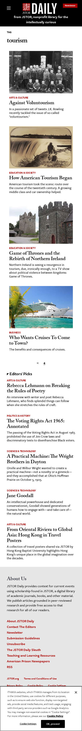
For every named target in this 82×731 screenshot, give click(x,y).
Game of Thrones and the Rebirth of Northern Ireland (37, 257)
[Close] (76, 692)
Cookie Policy (35, 685)
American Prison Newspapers (28, 661)
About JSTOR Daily (20, 621)
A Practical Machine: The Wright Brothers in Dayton (40, 460)
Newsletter (70, 5)
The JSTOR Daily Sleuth (24, 649)
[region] (41, 708)
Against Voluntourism (31, 103)
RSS (10, 666)
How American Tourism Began (40, 178)
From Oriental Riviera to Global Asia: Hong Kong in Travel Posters (39, 535)
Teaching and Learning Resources (31, 655)
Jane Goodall (20, 496)
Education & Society (22, 173)
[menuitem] (70, 5)
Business (15, 332)
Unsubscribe (16, 643)
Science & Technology (21, 451)
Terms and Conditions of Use (40, 678)
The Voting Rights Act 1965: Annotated (35, 424)
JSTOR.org (13, 678)
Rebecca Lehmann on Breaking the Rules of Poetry (38, 389)
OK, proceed (52, 723)
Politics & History (18, 416)
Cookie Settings (57, 685)
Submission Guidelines (23, 638)
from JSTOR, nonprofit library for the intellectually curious (41, 19)
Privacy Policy (15, 685)
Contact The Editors (21, 626)
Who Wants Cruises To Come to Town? (39, 341)
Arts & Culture (18, 97)
